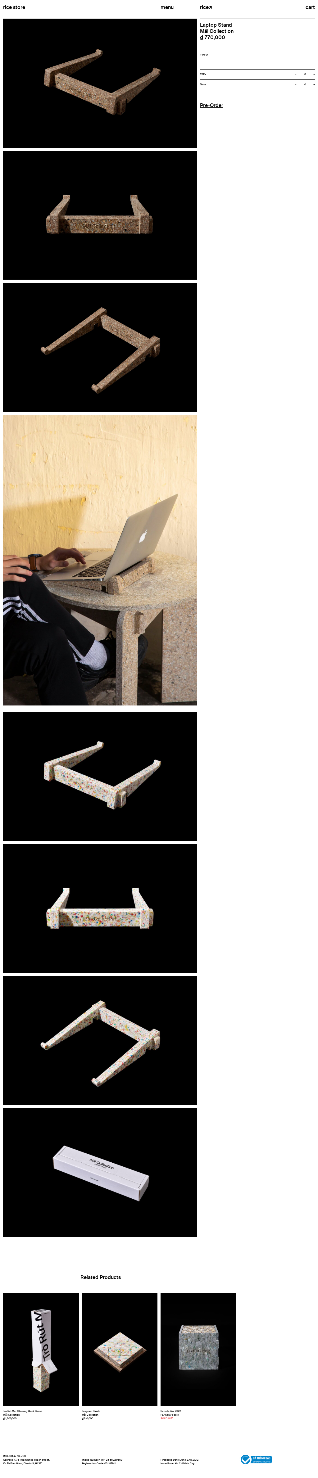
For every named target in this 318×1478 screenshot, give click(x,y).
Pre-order (211, 105)
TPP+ (203, 74)
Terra (203, 84)
